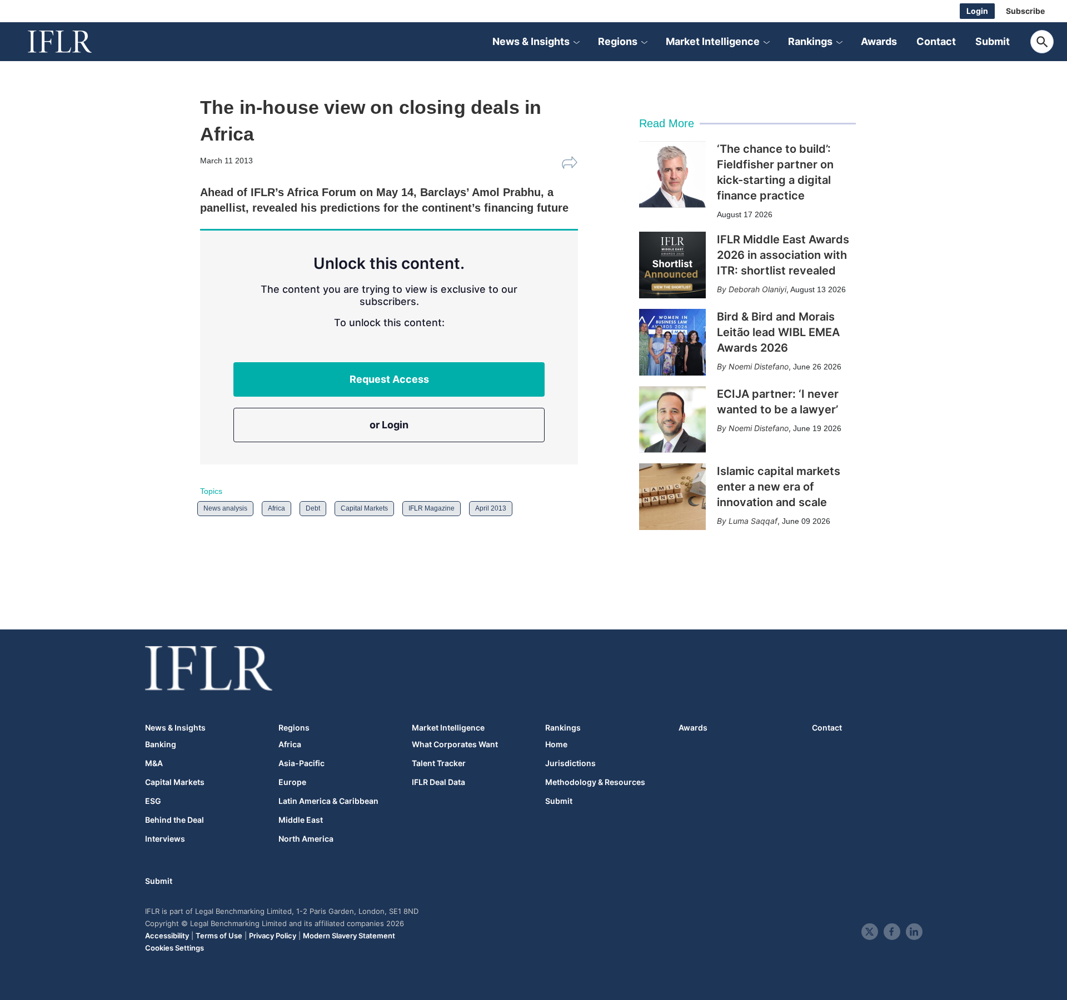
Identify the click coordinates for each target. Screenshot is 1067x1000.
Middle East (300, 820)
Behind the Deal (174, 820)
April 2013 (490, 508)
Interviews (165, 839)
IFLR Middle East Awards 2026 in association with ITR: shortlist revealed (783, 255)
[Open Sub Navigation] (576, 41)
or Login (389, 425)
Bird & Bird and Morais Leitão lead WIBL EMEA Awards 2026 (778, 332)
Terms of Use (219, 935)
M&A (154, 763)
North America (305, 839)
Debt (313, 508)
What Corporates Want (455, 744)
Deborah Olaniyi (757, 289)
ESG (153, 801)
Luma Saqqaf (753, 521)
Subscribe (1025, 11)
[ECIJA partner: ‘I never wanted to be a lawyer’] (672, 419)
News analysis (225, 508)
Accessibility (167, 935)
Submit (992, 41)
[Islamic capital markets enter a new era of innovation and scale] (672, 496)
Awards (879, 41)
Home (556, 744)
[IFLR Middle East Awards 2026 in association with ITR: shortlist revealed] (672, 265)
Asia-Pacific (301, 763)
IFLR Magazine (431, 508)
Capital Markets (364, 508)
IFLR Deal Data (438, 782)
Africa (276, 508)
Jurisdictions (570, 763)
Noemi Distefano (759, 366)
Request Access (389, 379)
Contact (936, 41)
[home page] (72, 42)
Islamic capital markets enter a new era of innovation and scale (778, 486)
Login (977, 11)
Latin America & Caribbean (328, 801)
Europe (292, 782)
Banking (160, 744)
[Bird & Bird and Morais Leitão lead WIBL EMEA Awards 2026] (672, 342)
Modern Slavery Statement (349, 935)
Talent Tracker (439, 763)
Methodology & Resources (595, 782)
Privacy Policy (272, 935)
